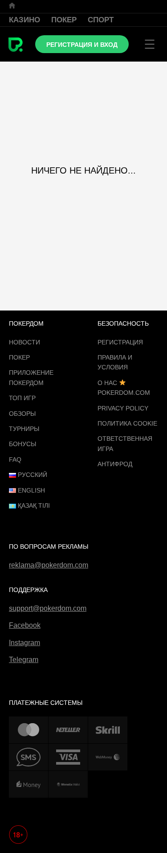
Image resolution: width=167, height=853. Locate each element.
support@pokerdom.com (47, 608)
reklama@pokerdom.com (48, 565)
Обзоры (22, 413)
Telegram (23, 659)
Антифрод (115, 464)
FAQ (15, 459)
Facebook (25, 625)
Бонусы (22, 443)
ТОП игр (22, 398)
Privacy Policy (123, 408)
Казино (24, 20)
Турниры (24, 428)
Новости (24, 342)
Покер (64, 20)
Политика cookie (127, 423)
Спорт (101, 20)
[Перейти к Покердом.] (12, 5)
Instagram (24, 642)
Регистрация (120, 342)
